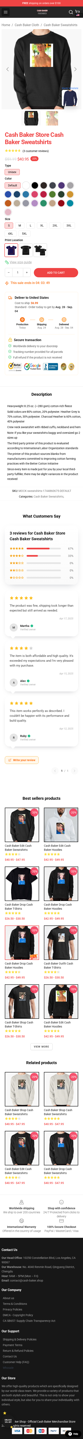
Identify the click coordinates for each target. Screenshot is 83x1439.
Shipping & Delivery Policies (19, 1339)
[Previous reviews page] (55, 770)
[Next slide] (75, 69)
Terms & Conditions (15, 1303)
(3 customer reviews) (36, 151)
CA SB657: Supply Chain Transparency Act (29, 1320)
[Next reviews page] (74, 770)
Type (8, 165)
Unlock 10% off (8, 1421)
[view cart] (77, 12)
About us (8, 1298)
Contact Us (10, 1356)
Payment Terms (12, 1345)
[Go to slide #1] (31, 118)
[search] (70, 12)
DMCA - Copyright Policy (18, 1315)
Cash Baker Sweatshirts (60, 25)
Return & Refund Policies (18, 1350)
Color (8, 178)
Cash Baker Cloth (27, 25)
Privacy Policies (12, 1309)
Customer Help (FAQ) (16, 1362)
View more (41, 1046)
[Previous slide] (8, 69)
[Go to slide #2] (52, 118)
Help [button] (75, 1434)
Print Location (14, 240)
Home (6, 25)
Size (7, 219)
